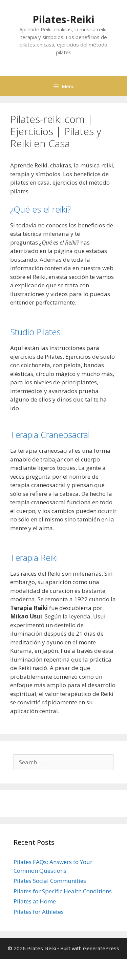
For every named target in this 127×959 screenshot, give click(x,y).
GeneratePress (101, 948)
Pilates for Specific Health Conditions (63, 891)
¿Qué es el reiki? (40, 209)
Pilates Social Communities (50, 881)
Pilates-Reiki (63, 19)
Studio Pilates (35, 332)
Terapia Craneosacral (50, 434)
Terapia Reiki (34, 557)
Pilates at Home (35, 901)
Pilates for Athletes (39, 912)
